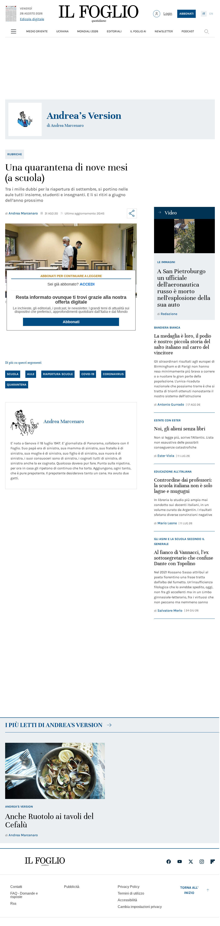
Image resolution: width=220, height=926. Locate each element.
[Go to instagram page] (202, 861)
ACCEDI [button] (87, 284)
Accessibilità (127, 900)
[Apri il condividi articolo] (132, 213)
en (211, 14)
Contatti (16, 887)
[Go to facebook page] (169, 861)
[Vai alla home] (98, 13)
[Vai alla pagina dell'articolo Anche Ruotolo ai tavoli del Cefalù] (55, 771)
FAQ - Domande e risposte (24, 895)
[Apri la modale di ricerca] (206, 31)
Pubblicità (71, 887)
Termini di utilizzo (131, 893)
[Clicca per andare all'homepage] (45, 861)
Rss (13, 903)
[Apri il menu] (13, 31)
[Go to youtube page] (179, 861)
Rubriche (14, 154)
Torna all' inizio (189, 890)
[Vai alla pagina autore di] (25, 119)
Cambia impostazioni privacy (140, 907)
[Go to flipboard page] (213, 861)
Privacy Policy (128, 887)
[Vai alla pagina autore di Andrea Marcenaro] (24, 422)
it (204, 14)
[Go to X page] (191, 861)
